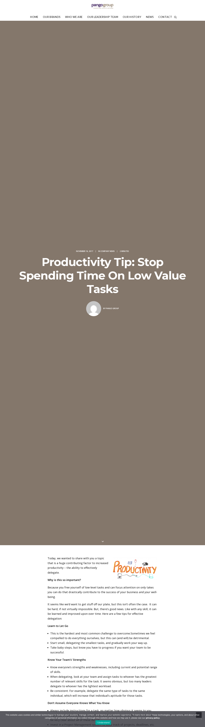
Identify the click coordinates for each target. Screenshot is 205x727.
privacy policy (153, 718)
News (150, 16)
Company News (108, 251)
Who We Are (74, 16)
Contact (165, 16)
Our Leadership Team (102, 16)
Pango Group (112, 308)
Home (34, 16)
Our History (132, 16)
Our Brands (51, 16)
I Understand (103, 722)
